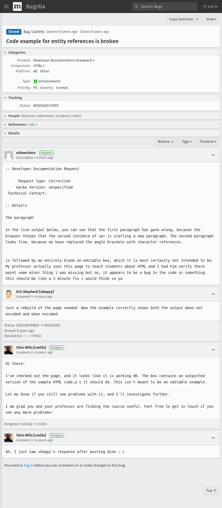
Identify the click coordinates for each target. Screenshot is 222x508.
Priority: (24, 88)
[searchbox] (164, 6)
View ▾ (211, 19)
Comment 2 (24, 352)
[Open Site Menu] (6, 6)
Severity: (46, 88)
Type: (26, 81)
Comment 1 (24, 297)
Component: (21, 66)
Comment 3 (24, 440)
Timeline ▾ (208, 142)
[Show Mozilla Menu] (17, 6)
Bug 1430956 (34, 32)
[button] (209, 6)
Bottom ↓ (166, 142)
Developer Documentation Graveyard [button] (64, 60)
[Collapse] (213, 155)
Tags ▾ (187, 142)
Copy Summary (181, 19)
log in (28, 465)
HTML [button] (39, 66)
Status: (25, 105)
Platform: (23, 71)
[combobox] (164, 6)
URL (32, 125)
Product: (24, 60)
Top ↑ (211, 490)
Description (24, 158)
